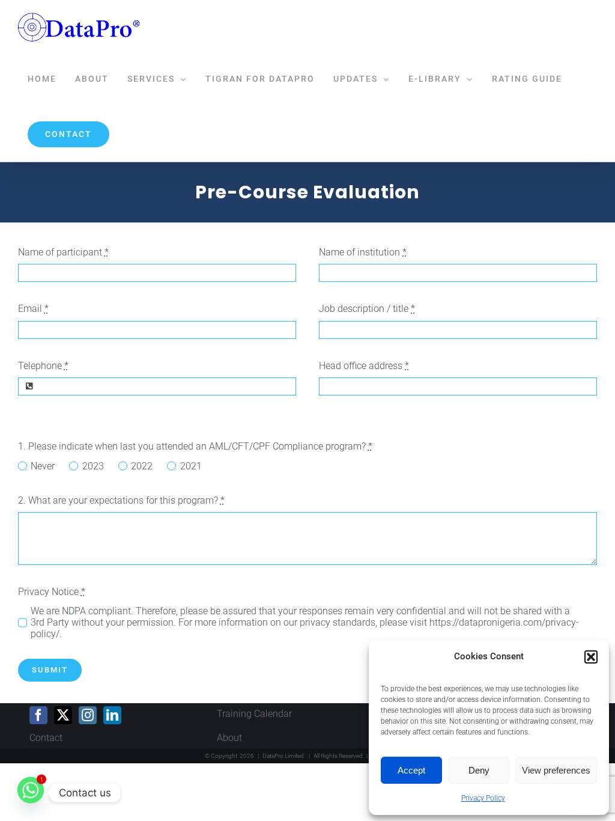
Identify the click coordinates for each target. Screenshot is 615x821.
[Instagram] (88, 715)
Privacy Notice (51, 591)
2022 (142, 466)
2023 (92, 466)
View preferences (556, 770)
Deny (478, 770)
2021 (190, 466)
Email (33, 308)
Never (43, 466)
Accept (411, 770)
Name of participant (63, 252)
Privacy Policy (483, 798)
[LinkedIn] (112, 715)
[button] (591, 657)
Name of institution (363, 252)
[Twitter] (63, 715)
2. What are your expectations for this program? (121, 500)
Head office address (364, 365)
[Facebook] (38, 715)
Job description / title (367, 308)
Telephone (43, 365)
